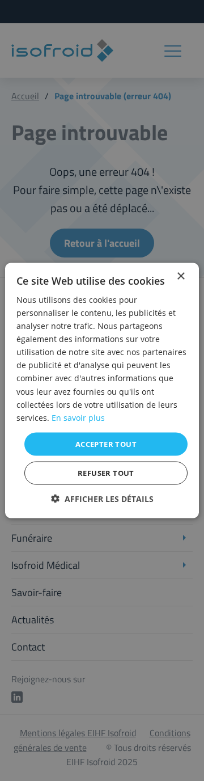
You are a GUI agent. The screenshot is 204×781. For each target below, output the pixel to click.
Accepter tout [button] (106, 443)
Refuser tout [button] (106, 473)
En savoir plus (78, 417)
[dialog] (102, 390)
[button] (102, 498)
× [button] (180, 276)
